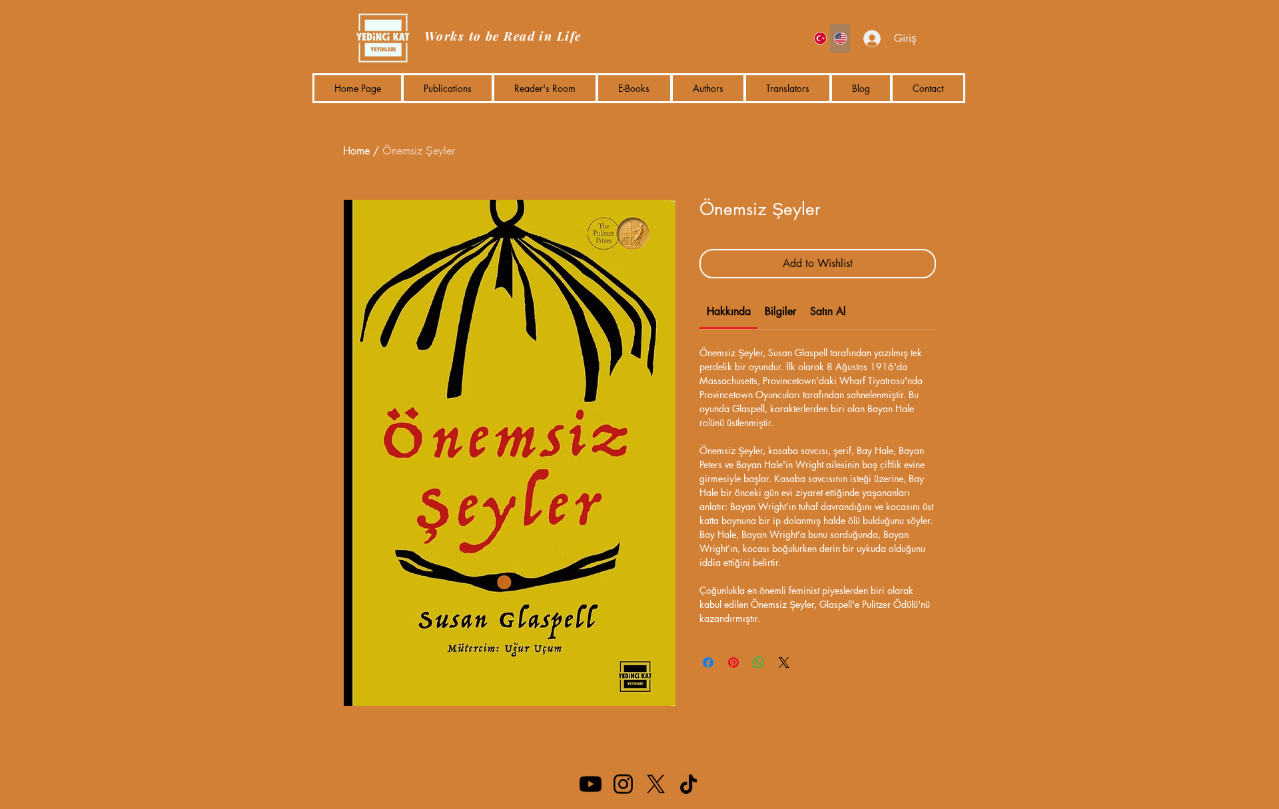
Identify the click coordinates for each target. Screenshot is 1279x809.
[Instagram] (623, 784)
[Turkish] (820, 38)
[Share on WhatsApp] (759, 663)
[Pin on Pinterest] (733, 663)
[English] (840, 38)
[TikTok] (688, 784)
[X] (656, 784)
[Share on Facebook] (708, 663)
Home (356, 151)
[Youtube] (591, 784)
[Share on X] (784, 663)
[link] (729, 311)
